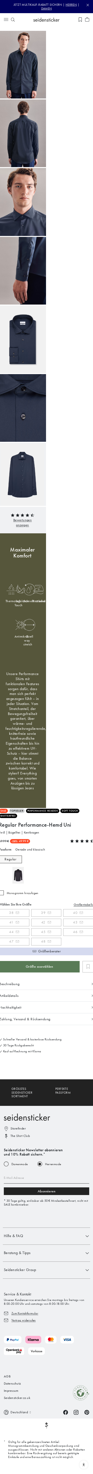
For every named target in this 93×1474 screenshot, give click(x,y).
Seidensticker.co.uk (17, 1398)
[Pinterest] (86, 1412)
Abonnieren (47, 1191)
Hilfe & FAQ (13, 1236)
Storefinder (18, 1128)
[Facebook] (65, 1412)
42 (43, 922)
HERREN (71, 4)
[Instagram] (76, 1412)
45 (43, 932)
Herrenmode (53, 1164)
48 (43, 941)
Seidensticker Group (20, 1269)
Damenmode (19, 1164)
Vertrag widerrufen (23, 1320)
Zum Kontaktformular (24, 1313)
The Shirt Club (20, 1136)
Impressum (11, 1391)
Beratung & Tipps (17, 1252)
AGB (7, 1376)
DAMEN (46, 8)
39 (43, 913)
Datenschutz (12, 1383)
